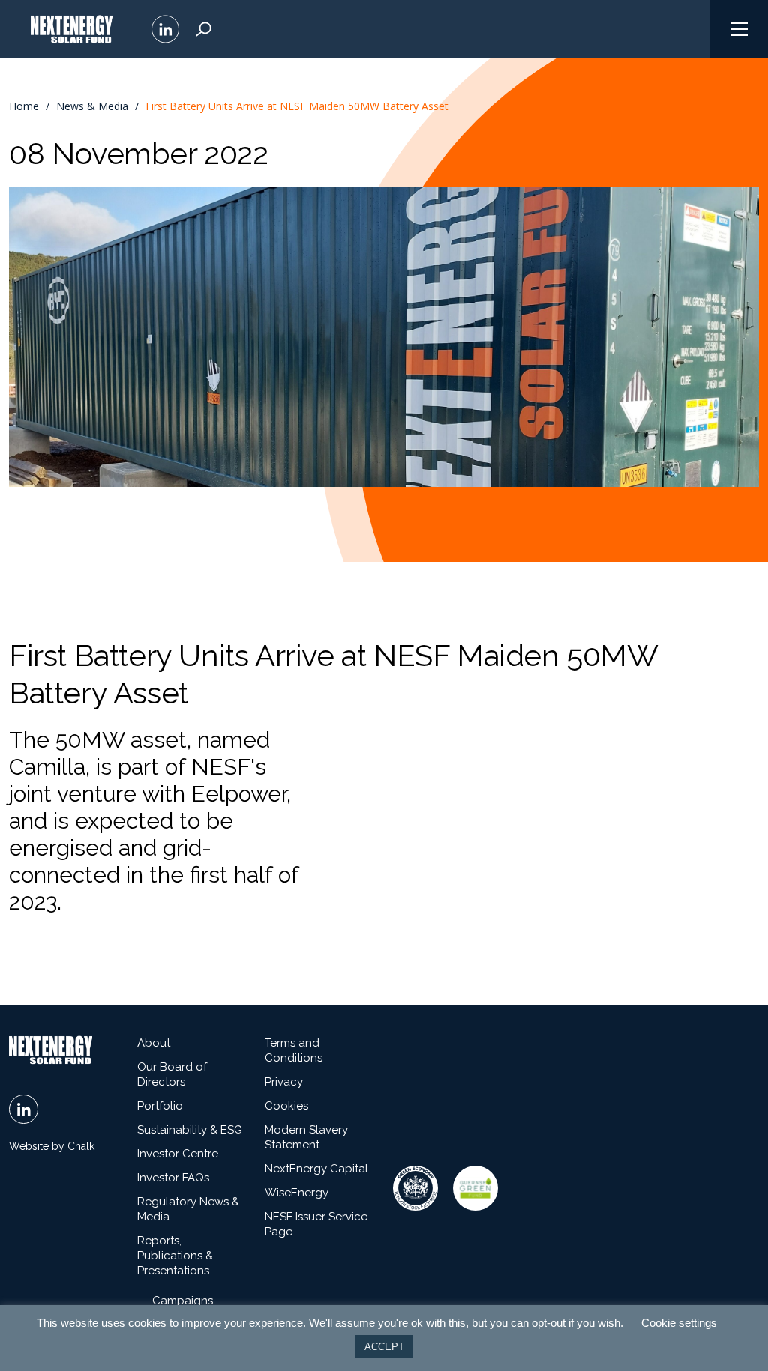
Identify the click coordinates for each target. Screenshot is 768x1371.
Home (24, 106)
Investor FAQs (173, 1177)
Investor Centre (177, 1153)
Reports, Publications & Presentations (175, 1255)
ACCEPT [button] (384, 1346)
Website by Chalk (51, 1146)
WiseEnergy (296, 1192)
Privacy (284, 1082)
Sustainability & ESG (189, 1130)
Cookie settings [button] (679, 1322)
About (153, 1043)
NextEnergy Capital (316, 1168)
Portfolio (160, 1106)
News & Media (92, 106)
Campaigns (182, 1300)
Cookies (286, 1106)
